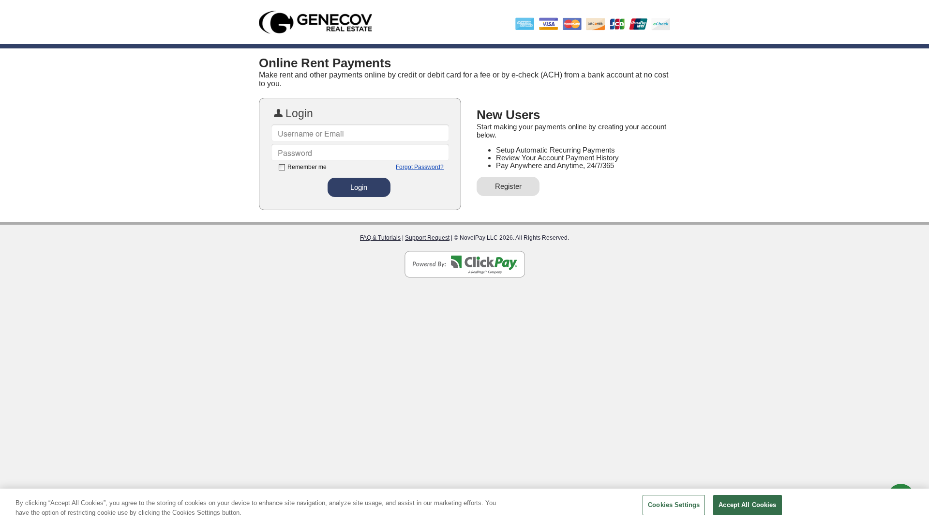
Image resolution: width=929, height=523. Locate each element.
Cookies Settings (674, 504)
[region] (464, 506)
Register (508, 186)
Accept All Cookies (747, 504)
